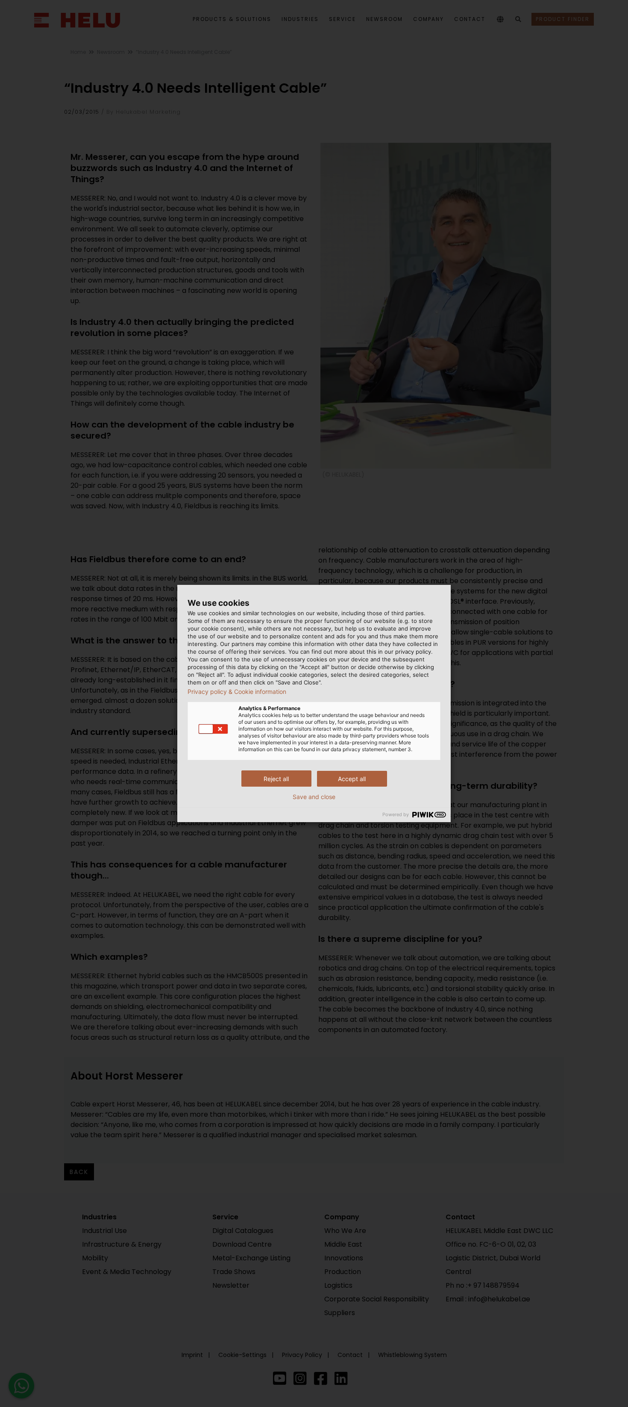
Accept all (352, 778)
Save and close (314, 796)
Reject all (276, 778)
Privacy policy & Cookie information (237, 691)
